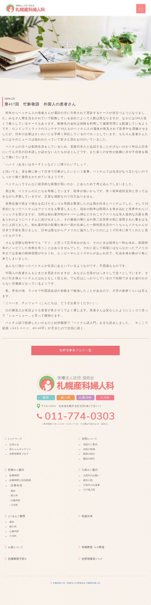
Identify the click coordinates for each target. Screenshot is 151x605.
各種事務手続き (17, 558)
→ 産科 (9, 521)
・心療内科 (14, 500)
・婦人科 (13, 495)
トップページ (15, 438)
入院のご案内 (90, 469)
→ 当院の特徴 (86, 449)
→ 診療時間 (12, 475)
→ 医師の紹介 (86, 453)
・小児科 (13, 505)
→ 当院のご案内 (87, 444)
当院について (89, 438)
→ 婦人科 (11, 526)
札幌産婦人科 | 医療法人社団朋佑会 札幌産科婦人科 (76, 583)
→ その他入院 (86, 489)
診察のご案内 (16, 469)
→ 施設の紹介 (86, 458)
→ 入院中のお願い (89, 475)
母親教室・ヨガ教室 (93, 547)
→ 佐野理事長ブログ (17, 453)
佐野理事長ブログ (92, 558)
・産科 (11, 490)
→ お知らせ (12, 444)
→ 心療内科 (12, 531)
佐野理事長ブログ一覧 (75, 350)
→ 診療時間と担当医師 (18, 480)
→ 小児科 (11, 536)
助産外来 (87, 516)
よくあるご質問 (16, 516)
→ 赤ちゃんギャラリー (18, 449)
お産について (15, 547)
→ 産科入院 (85, 480)
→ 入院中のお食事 (89, 485)
